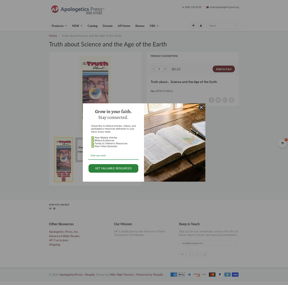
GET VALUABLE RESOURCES (113, 168)
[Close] (201, 107)
